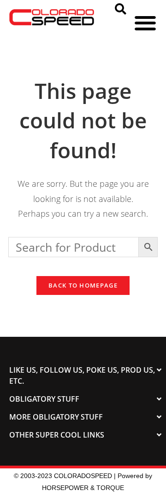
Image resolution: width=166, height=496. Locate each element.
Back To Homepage (83, 285)
